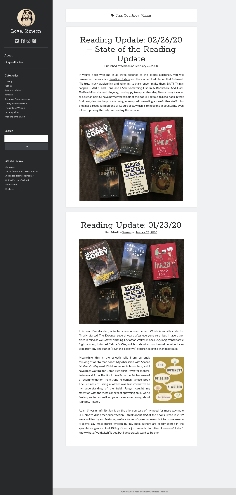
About (8, 55)
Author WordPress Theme (134, 491)
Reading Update (120, 79)
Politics (8, 85)
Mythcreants (11, 184)
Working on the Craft (15, 116)
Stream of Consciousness (17, 99)
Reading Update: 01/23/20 (131, 225)
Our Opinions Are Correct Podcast (22, 171)
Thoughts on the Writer (16, 103)
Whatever (10, 189)
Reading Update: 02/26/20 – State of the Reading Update (131, 49)
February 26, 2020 (146, 65)
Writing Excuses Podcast (17, 180)
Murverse (10, 166)
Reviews (9, 94)
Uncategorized (12, 112)
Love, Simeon (26, 31)
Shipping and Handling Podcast (19, 175)
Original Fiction (14, 62)
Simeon (126, 65)
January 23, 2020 (146, 232)
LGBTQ (8, 81)
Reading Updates (13, 90)
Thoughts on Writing (15, 107)
